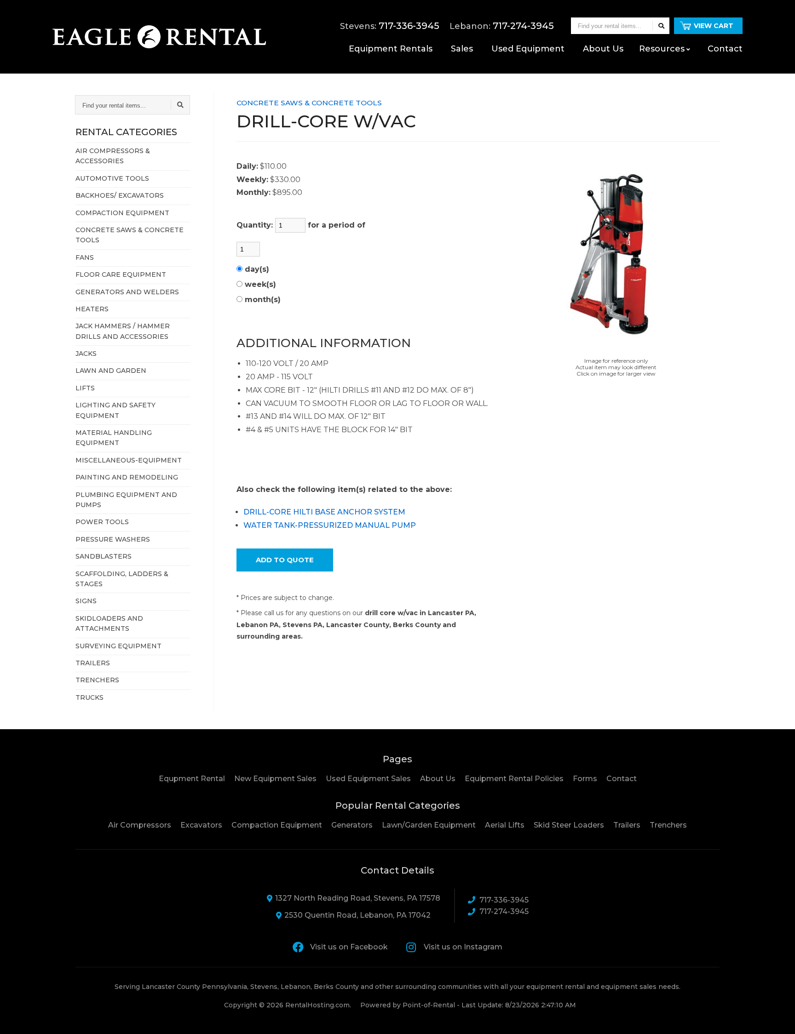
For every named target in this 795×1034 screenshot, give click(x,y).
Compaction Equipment (276, 825)
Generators (352, 825)
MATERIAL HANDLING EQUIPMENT (113, 437)
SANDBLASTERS (103, 556)
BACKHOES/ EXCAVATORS (119, 195)
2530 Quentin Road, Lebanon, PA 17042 (357, 915)
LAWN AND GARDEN (110, 370)
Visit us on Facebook (349, 947)
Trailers (626, 825)
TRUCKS (89, 697)
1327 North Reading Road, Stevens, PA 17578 (357, 898)
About (603, 49)
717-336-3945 (504, 900)
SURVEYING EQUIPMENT (118, 646)
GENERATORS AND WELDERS (127, 292)
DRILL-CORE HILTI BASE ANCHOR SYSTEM (324, 512)
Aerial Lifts (504, 825)
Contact (725, 49)
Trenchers (668, 825)
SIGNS (86, 601)
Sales (462, 49)
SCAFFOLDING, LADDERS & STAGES (121, 579)
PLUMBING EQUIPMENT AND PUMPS (126, 500)
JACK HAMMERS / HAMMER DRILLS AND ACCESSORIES (122, 331)
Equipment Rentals (390, 49)
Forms (585, 778)
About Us (437, 778)
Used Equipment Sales (368, 778)
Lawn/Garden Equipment (429, 825)
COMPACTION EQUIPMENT (122, 213)
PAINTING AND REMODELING (126, 477)
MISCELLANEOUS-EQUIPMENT (128, 460)
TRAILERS (92, 663)
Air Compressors (139, 825)
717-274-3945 (504, 911)
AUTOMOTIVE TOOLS (112, 178)
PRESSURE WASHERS (112, 539)
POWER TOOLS (102, 522)
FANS (84, 257)
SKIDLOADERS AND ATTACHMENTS (109, 623)
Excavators (201, 825)
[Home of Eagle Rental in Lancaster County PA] (159, 36)
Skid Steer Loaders (569, 825)
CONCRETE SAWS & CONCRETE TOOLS (129, 235)
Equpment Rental (192, 778)
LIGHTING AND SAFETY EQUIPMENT (115, 410)
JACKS (86, 353)
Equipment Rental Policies (514, 778)
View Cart (713, 26)
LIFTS (85, 388)
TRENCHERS (97, 680)
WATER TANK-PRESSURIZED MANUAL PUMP (329, 525)
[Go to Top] (777, 1017)
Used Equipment (528, 49)
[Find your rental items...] (661, 25)
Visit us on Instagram (463, 947)
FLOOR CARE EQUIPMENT (120, 274)
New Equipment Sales (275, 778)
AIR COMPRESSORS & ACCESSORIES (112, 156)
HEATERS (92, 309)
